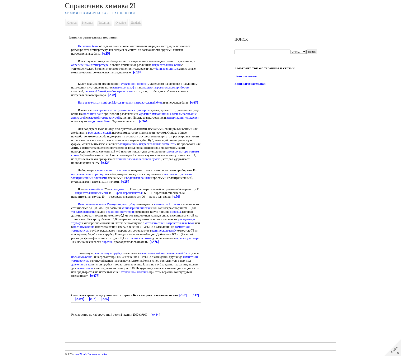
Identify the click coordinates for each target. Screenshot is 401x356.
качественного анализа (112, 170)
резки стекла (84, 268)
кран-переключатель (129, 193)
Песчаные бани (88, 46)
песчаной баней (95, 91)
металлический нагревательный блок (169, 223)
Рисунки (87, 22)
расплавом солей (99, 132)
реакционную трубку (108, 253)
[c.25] (106, 53)
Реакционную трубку (121, 204)
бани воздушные (166, 68)
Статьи (72, 22)
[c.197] (79, 299)
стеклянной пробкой (134, 84)
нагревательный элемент (91, 193)
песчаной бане (93, 114)
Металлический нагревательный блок (137, 102)
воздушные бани (99, 121)
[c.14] (93, 299)
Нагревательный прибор (94, 102)
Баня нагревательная (250, 84)
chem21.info (80, 354)
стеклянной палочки (134, 272)
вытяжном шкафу (124, 87)
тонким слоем (125, 159)
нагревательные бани (166, 65)
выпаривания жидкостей (182, 117)
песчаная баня (94, 189)
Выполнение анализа (92, 204)
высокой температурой (104, 117)
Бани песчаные (246, 76)
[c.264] (144, 121)
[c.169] (137, 72)
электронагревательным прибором (165, 87)
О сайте (120, 22)
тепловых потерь (176, 151)
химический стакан (167, 204)
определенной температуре (90, 65)
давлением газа (81, 264)
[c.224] (106, 163)
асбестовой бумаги (148, 159)
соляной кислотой (139, 238)
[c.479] (94, 276)
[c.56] (176, 196)
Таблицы (104, 22)
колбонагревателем (120, 91)
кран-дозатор (120, 189)
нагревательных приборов (89, 174)
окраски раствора (187, 238)
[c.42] (112, 95)
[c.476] (194, 102)
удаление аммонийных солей (158, 114)
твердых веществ (83, 212)
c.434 (155, 314)
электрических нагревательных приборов (121, 110)
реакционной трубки (120, 212)
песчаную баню (83, 227)
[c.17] (195, 295)
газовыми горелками (178, 174)
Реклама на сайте (97, 354)
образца (175, 212)
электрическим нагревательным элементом (147, 144)
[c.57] (183, 295)
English (136, 22)
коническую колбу (164, 230)
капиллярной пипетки (136, 208)
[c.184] (126, 181)
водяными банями (138, 178)
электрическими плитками (89, 178)
